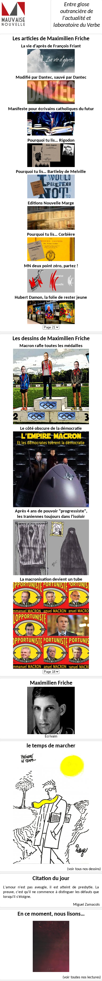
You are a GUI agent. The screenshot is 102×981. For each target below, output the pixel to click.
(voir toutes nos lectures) (82, 977)
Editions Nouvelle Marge (51, 203)
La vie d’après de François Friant (51, 46)
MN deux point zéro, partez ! (51, 266)
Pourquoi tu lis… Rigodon (51, 140)
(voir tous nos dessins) (84, 869)
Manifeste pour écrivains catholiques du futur (51, 109)
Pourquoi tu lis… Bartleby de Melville (51, 172)
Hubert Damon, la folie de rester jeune (51, 297)
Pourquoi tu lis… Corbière (51, 234)
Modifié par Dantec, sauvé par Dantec (51, 77)
